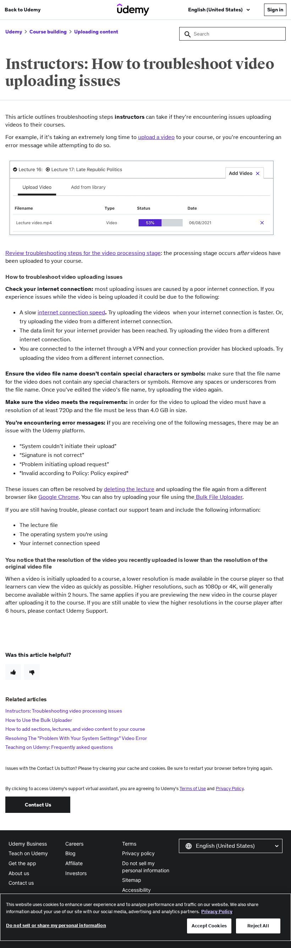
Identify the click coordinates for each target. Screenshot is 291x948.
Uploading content (96, 31)
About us (19, 873)
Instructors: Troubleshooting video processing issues (63, 711)
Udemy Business (28, 844)
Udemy (13, 31)
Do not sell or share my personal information (56, 925)
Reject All (258, 926)
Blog (70, 853)
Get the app (22, 863)
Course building (48, 31)
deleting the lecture (129, 488)
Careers (74, 844)
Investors (76, 873)
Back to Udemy (22, 9)
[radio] (13, 672)
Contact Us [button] (38, 804)
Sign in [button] (275, 9)
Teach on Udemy (28, 853)
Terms (129, 844)
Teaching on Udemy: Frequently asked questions (59, 747)
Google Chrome (58, 496)
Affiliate (74, 863)
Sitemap (131, 880)
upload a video (156, 136)
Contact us (21, 883)
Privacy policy (138, 853)
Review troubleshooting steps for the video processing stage (83, 252)
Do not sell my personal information (145, 866)
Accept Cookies (209, 926)
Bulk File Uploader (218, 496)
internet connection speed (71, 312)
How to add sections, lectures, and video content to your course (75, 729)
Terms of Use (193, 788)
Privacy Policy (229, 788)
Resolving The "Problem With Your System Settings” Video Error (76, 738)
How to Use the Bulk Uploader (38, 720)
